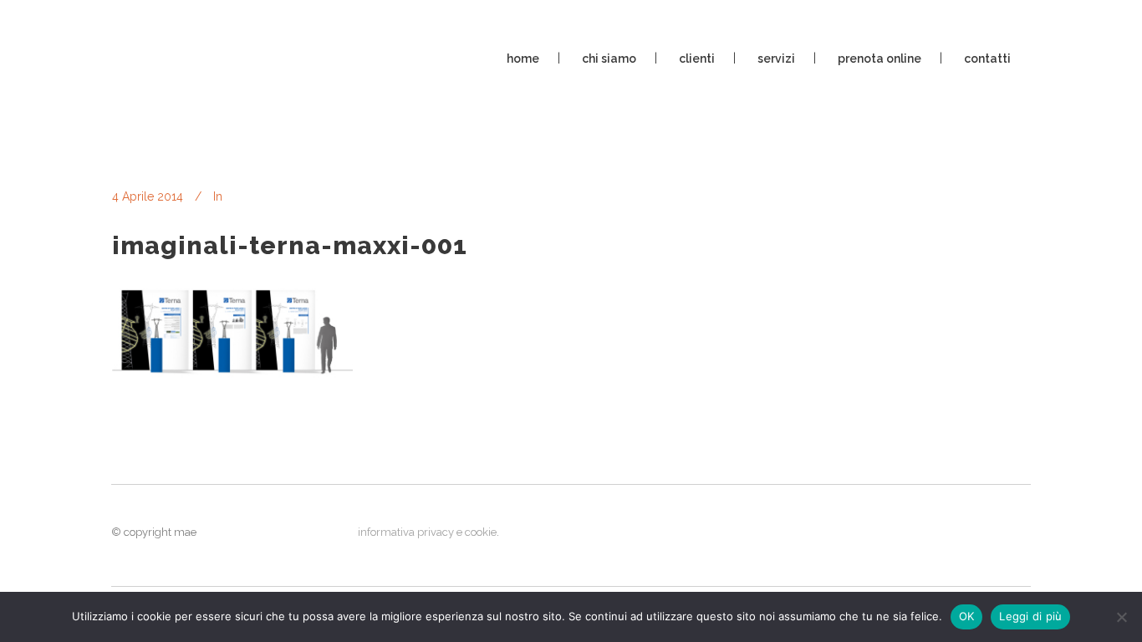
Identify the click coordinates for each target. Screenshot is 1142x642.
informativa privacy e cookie (427, 532)
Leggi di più (1030, 616)
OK (967, 616)
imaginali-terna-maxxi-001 (289, 245)
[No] (1121, 617)
